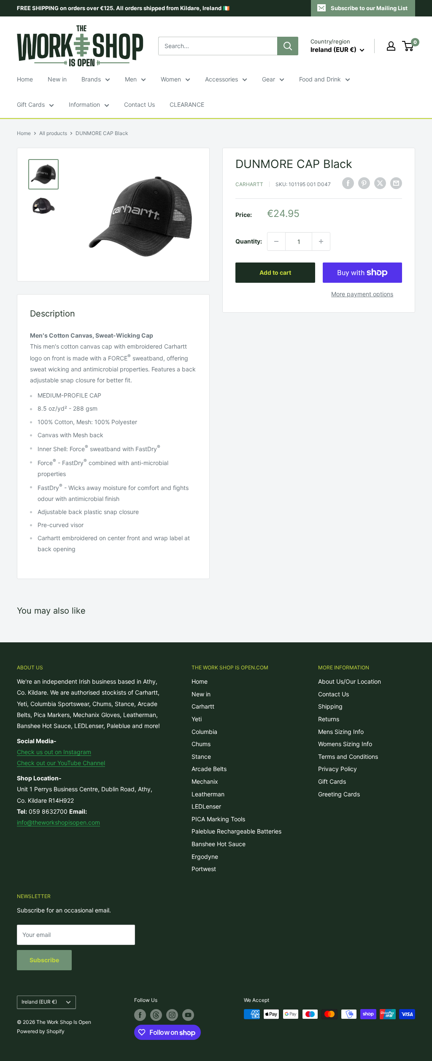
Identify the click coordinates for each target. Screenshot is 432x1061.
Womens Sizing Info (345, 743)
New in (57, 79)
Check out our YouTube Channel (61, 762)
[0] (408, 46)
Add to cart (275, 272)
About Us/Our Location (349, 681)
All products (53, 133)
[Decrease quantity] (276, 241)
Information (84, 104)
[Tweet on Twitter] (380, 183)
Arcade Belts (209, 768)
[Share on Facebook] (348, 183)
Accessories (221, 79)
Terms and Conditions (348, 756)
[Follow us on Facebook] (140, 1015)
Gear (268, 79)
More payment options (362, 294)
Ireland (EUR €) (39, 1002)
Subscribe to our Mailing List (369, 8)
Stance (201, 756)
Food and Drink (320, 79)
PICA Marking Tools (218, 819)
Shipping (330, 706)
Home (25, 79)
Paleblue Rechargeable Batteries (236, 831)
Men (131, 79)
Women (171, 79)
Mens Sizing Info (341, 731)
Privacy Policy (337, 768)
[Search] (287, 46)
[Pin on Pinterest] (364, 183)
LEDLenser (206, 806)
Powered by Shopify (41, 1031)
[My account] (391, 46)
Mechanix (205, 781)
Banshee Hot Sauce (219, 843)
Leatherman (208, 794)
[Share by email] (396, 183)
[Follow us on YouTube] (188, 1015)
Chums (201, 743)
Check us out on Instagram (54, 751)
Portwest (204, 868)
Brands (91, 79)
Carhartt (249, 184)
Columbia (204, 731)
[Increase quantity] (321, 241)
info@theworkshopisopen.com (58, 822)
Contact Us (139, 104)
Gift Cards (31, 104)
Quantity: (248, 241)
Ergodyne (205, 856)
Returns (328, 719)
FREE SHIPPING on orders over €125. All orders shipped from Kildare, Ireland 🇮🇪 (123, 8)
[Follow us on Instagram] (172, 1015)
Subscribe (44, 960)
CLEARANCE (187, 104)
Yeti (197, 719)
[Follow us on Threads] (156, 1015)
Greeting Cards (339, 794)
